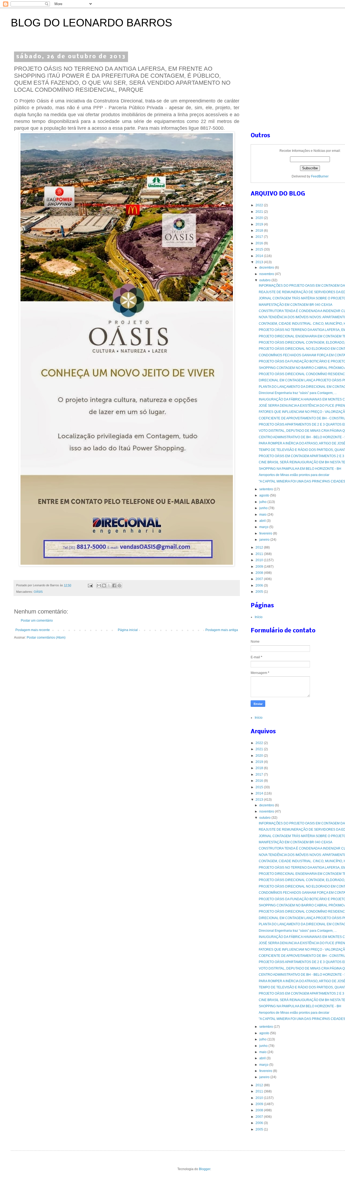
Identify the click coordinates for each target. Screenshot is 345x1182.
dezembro (267, 267)
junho (263, 508)
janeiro (264, 540)
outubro (265, 280)
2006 (260, 585)
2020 (260, 218)
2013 (260, 262)
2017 (260, 237)
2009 (260, 566)
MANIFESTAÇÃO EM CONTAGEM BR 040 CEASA (295, 305)
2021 (260, 212)
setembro (266, 489)
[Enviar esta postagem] (90, 585)
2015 (260, 249)
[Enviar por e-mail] (99, 585)
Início (259, 617)
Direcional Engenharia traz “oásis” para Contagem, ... (298, 393)
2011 (260, 554)
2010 (260, 560)
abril (263, 521)
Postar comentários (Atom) (46, 637)
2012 (260, 547)
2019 (260, 224)
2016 (260, 243)
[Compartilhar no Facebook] (114, 585)
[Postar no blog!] (104, 585)
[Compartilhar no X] (109, 585)
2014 (260, 256)
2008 (260, 573)
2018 (260, 230)
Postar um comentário (37, 620)
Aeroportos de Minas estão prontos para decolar (294, 475)
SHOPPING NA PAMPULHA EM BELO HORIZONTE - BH (300, 469)
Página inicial (128, 630)
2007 (260, 579)
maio (263, 514)
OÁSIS (38, 591)
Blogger (204, 1169)
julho (263, 502)
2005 (260, 592)
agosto (264, 495)
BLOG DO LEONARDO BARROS (91, 23)
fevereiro (266, 533)
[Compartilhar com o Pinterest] (119, 585)
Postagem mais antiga (221, 630)
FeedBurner (320, 176)
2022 (260, 205)
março (264, 527)
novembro (267, 274)
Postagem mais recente (32, 630)
